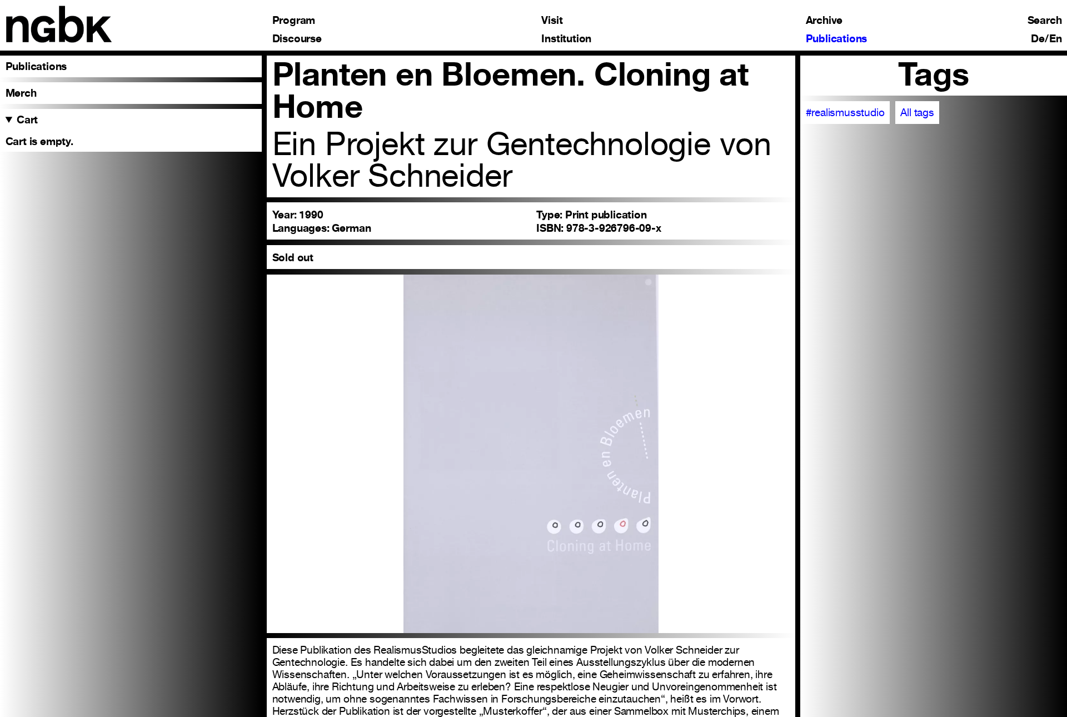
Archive (824, 20)
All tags (917, 112)
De (1038, 38)
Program (294, 20)
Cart (27, 119)
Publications (836, 38)
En (1055, 38)
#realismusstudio (845, 112)
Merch (21, 92)
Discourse (297, 38)
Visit (551, 20)
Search (1045, 20)
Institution (566, 38)
